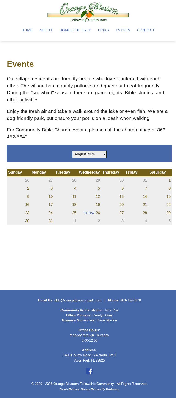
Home (27, 30)
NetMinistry (112, 389)
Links (103, 30)
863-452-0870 (130, 300)
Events (123, 30)
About (45, 30)
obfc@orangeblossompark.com (78, 300)
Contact (146, 30)
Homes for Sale (75, 30)
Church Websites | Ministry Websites (81, 389)
